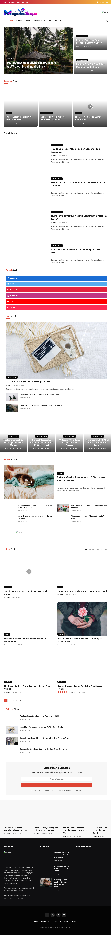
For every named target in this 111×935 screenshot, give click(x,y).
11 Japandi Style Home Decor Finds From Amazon (69, 442)
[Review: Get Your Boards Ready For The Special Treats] (82, 666)
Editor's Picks (82, 36)
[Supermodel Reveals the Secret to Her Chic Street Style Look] (12, 752)
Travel (18, 2)
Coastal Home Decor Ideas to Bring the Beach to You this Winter (44, 738)
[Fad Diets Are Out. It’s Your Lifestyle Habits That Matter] (29, 571)
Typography (37, 20)
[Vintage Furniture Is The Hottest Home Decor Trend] (82, 571)
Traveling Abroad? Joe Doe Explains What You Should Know (25, 640)
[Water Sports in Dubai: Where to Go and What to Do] (63, 519)
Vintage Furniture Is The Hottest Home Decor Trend (82, 591)
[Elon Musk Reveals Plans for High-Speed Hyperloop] (56, 107)
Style (105, 549)
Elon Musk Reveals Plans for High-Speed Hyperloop (52, 118)
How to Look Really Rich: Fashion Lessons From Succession (75, 150)
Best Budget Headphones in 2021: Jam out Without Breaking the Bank (31, 64)
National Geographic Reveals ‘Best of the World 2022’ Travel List (41, 442)
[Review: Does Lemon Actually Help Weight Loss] (17, 815)
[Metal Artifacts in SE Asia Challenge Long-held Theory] (12, 408)
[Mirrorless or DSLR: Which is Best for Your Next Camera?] (97, 437)
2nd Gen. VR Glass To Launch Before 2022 (88, 118)
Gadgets (47, 20)
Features (18, 20)
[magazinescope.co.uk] (20, 12)
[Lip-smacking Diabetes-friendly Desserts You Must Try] (76, 815)
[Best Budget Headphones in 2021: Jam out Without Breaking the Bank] (38, 50)
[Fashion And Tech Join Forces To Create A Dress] (90, 38)
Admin (8, 71)
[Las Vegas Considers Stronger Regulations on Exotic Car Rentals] (10, 508)
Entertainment (46, 113)
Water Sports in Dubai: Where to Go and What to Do (88, 517)
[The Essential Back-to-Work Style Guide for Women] (13, 437)
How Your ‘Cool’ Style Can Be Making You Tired (28, 381)
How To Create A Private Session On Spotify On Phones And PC (79, 640)
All (86, 549)
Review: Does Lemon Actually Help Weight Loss (15, 829)
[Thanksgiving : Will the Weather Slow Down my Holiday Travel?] (26, 220)
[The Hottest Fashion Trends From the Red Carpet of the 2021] (26, 187)
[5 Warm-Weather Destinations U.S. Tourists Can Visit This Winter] (29, 482)
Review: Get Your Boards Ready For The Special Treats (79, 687)
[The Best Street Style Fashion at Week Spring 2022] (12, 719)
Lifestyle (12, 2)
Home (11, 20)
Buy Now (25, 2)
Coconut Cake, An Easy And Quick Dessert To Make (46, 829)
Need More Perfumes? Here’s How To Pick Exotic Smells (41, 727)
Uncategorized (82, 60)
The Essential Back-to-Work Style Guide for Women (13, 442)
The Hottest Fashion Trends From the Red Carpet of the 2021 (78, 184)
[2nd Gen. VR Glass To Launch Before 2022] (90, 107)
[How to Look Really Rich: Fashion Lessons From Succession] (26, 153)
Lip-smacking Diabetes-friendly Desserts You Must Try (75, 830)
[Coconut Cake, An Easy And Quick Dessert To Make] (47, 815)
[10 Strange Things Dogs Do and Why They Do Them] (12, 397)
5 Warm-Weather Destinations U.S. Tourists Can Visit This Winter (81, 479)
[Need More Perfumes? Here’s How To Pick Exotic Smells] (12, 730)
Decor (60, 587)
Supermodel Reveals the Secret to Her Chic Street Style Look (43, 749)
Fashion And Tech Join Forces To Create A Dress (89, 41)
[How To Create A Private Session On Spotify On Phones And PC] (82, 619)
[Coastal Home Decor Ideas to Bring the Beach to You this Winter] (12, 741)
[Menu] (5, 21)
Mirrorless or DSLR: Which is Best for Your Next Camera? (97, 442)
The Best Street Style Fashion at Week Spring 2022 (39, 716)
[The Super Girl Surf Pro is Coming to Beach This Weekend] (29, 666)
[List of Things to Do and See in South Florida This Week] (10, 519)
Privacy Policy (70, 790)
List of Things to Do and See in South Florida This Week (35, 517)
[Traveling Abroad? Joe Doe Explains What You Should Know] (29, 619)
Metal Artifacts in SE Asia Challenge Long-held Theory (41, 405)
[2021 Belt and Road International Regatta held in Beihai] (63, 508)
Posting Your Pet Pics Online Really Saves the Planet (90, 65)
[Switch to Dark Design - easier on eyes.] (107, 2)
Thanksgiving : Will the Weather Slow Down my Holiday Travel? (79, 217)
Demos (5, 2)
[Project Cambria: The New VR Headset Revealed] (21, 107)
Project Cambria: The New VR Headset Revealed (19, 118)
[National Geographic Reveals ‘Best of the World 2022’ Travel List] (41, 437)
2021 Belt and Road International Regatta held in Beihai (89, 506)
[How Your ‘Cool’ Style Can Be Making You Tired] (56, 350)
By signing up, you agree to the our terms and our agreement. (57, 790)
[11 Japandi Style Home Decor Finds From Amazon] (69, 437)
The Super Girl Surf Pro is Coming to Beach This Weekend (27, 687)
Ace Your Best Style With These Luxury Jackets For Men (77, 251)
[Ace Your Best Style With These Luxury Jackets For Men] (26, 254)
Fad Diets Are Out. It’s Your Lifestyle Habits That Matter (26, 592)
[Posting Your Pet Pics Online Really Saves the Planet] (90, 62)
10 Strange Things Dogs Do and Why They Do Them (39, 395)
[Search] (107, 20)
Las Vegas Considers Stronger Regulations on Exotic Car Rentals (35, 506)
